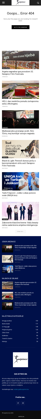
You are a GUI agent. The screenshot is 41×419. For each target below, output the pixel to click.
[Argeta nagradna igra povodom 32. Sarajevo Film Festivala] (20, 60)
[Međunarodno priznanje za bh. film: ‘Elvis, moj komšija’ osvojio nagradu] (20, 119)
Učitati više (20, 231)
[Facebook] (18, 403)
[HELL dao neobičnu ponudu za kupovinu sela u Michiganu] (20, 90)
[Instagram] (23, 403)
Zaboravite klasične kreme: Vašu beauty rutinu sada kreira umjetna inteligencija (20, 223)
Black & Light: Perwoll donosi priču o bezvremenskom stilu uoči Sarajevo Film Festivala (19, 163)
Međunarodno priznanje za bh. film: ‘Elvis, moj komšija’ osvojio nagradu (18, 132)
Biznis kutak (6, 68)
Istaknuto (5, 98)
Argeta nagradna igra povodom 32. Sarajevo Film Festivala (18, 72)
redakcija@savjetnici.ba (21, 389)
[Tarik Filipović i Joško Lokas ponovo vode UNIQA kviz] (20, 181)
